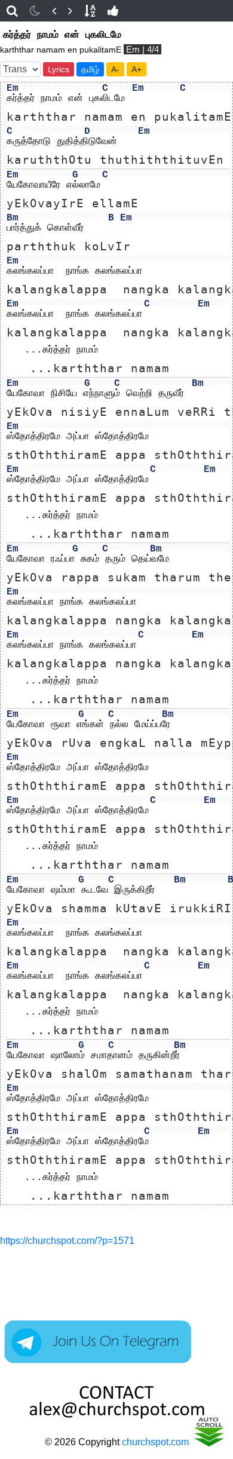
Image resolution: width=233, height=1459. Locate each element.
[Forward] (70, 11)
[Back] (54, 11)
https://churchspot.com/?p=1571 (67, 1241)
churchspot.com (155, 1442)
